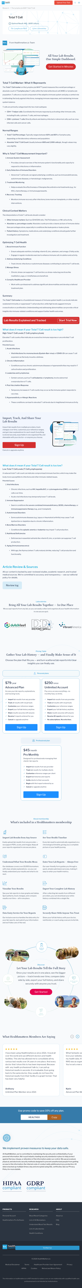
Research (6, 8)
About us (59, 1216)
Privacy (69, 1265)
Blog (57, 1224)
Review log (12, 585)
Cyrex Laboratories (39, 28)
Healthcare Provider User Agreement (48, 1265)
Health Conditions (36, 1233)
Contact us (47, 1248)
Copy (54, 1117)
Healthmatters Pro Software (13, 1220)
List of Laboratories (36, 1229)
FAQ (57, 1220)
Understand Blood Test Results (41, 1224)
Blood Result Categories (38, 1216)
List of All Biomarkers (37, 1220)
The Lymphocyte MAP (19, 28)
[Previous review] (72, 1036)
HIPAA (23, 1268)
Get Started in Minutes (60, 66)
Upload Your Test (63, 3)
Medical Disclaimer (12, 1265)
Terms (26, 1265)
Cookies (34, 1268)
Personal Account (9, 1216)
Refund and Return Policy (51, 1268)
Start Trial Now (68, 320)
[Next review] (77, 1036)
